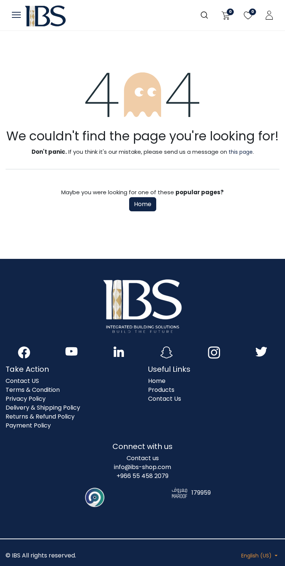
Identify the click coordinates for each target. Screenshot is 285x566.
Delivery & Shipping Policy (43, 407)
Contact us (143, 458)
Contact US (22, 381)
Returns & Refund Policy (40, 416)
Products (161, 390)
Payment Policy (28, 425)
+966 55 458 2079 (142, 476)
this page (241, 152)
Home (142, 204)
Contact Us (164, 398)
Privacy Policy (26, 398)
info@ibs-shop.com (142, 467)
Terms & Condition (33, 390)
